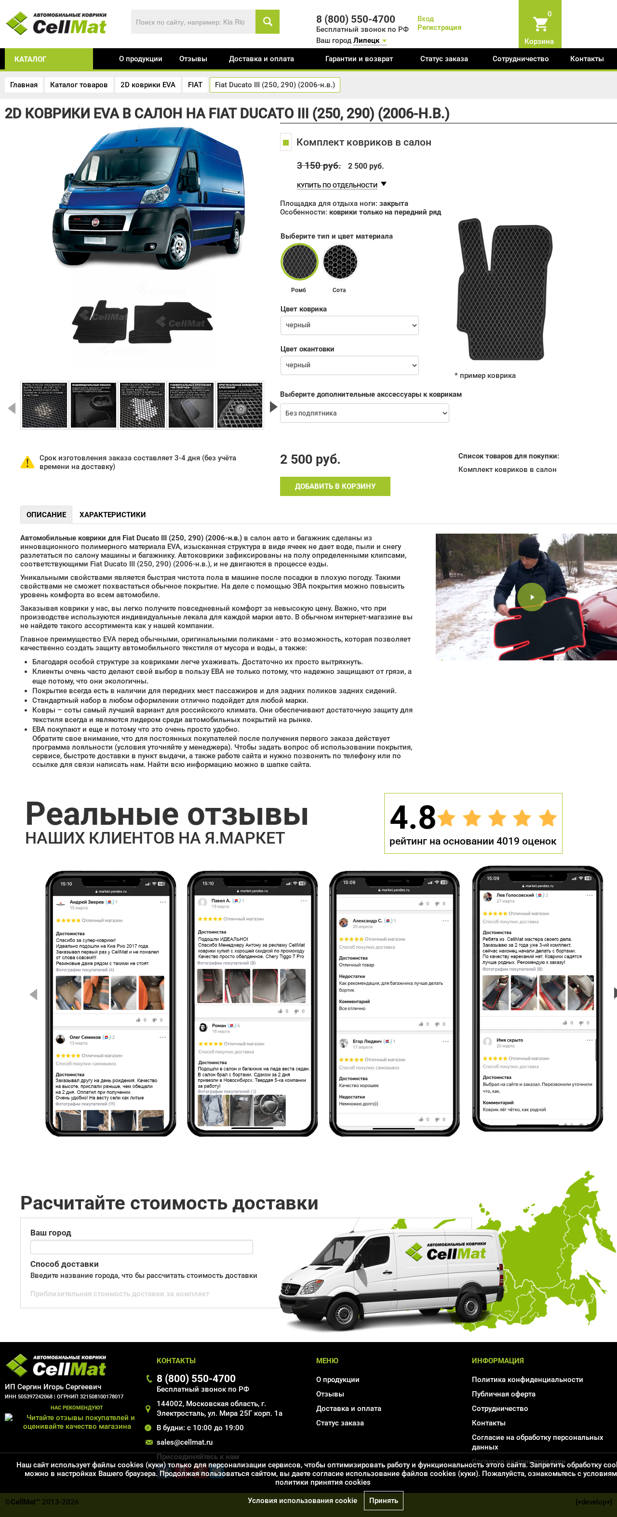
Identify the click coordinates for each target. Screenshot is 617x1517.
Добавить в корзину (335, 486)
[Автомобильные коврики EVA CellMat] (56, 22)
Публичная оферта (504, 1394)
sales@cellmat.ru (185, 1442)
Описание (46, 514)
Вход (425, 18)
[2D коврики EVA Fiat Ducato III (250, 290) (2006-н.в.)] (44, 405)
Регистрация (439, 27)
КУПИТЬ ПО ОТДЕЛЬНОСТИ (337, 185)
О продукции (140, 58)
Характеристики (113, 514)
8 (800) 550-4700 (196, 1378)
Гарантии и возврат (359, 58)
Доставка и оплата (261, 58)
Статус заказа (444, 58)
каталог (30, 59)
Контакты (587, 58)
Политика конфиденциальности (527, 1379)
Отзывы (193, 58)
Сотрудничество (521, 58)
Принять (383, 1500)
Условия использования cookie (302, 1500)
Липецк (366, 40)
